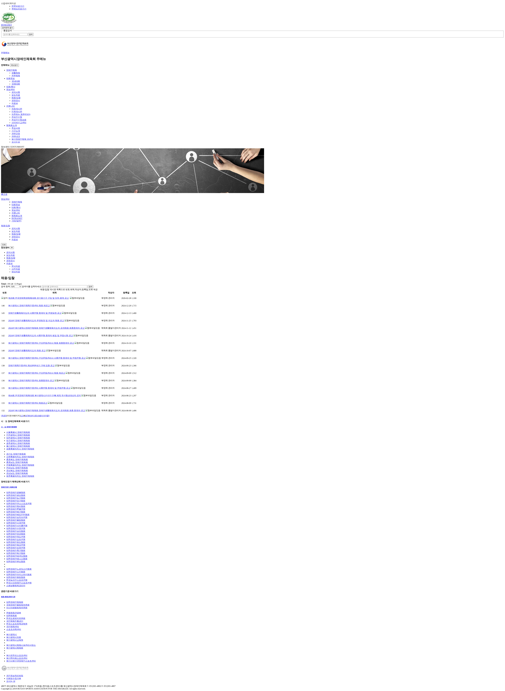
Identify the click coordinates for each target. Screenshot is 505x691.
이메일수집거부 (13, 678)
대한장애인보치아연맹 (16, 517)
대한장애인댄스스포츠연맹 (19, 503)
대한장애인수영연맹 (15, 528)
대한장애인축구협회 (15, 550)
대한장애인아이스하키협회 (19, 574)
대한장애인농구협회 (15, 498)
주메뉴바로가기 (19, 9)
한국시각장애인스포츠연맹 (19, 583)
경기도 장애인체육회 (16, 454)
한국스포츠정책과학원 (16, 624)
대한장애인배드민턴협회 (17, 514)
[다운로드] (8, 22)
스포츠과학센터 (13, 629)
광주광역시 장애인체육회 (18, 443)
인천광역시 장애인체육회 (18, 435)
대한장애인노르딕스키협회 (19, 569)
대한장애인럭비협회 (15, 506)
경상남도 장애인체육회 (17, 473)
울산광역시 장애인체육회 (18, 446)
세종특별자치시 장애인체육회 (20, 449)
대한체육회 (11, 615)
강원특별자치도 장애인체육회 (20, 457)
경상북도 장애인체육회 (17, 470)
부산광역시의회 (13, 637)
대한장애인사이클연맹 (16, 526)
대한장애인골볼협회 (15, 492)
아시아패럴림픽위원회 (16, 608)
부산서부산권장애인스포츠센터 (21, 661)
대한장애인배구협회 (15, 512)
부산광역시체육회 (14, 648)
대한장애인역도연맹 (15, 537)
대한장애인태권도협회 (16, 556)
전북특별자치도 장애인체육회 (20, 465)
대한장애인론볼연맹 (15, 509)
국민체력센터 (12, 627)
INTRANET (6, 25)
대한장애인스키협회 (15, 572)
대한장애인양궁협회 (15, 534)
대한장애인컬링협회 (15, 577)
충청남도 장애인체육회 (17, 462)
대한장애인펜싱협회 (15, 561)
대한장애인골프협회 (15, 495)
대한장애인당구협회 (15, 501)
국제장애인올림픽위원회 (17, 605)
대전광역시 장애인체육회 (18, 438)
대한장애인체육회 (14, 602)
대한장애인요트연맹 (15, 539)
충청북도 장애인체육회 (17, 459)
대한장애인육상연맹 (15, 545)
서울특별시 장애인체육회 (18, 432)
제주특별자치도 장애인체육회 (20, 476)
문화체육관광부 (13, 613)
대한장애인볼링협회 (15, 520)
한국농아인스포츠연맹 (16, 580)
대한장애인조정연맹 (15, 548)
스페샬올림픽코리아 (15, 585)
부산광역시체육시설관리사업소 (21, 645)
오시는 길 (10, 681)
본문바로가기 (18, 6)
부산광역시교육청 (14, 640)
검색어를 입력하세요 (31, 286)
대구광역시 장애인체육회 (18, 440)
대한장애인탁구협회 (15, 553)
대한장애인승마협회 (15, 531)
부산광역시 (11, 634)
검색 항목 (5, 286)
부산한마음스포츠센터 (16, 658)
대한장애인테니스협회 (16, 559)
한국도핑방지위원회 (15, 618)
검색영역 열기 (7, 28)
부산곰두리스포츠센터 (16, 655)
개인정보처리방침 (14, 676)
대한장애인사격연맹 (15, 523)
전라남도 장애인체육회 (17, 468)
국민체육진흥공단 (14, 621)
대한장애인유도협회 (15, 542)
